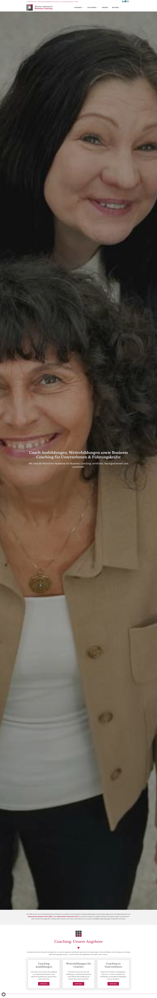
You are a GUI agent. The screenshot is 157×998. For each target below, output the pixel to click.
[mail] (128, 1)
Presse (76, 1)
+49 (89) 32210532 (31, 1)
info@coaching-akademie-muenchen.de (48, 1)
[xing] (125, 1)
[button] (3, 994)
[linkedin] (123, 1)
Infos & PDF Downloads (67, 1)
